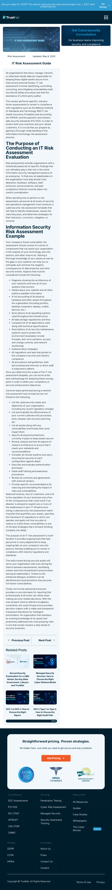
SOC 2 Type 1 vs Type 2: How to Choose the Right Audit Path (45, 712)
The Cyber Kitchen (78, 828)
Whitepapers (80, 820)
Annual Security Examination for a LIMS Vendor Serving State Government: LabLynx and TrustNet (17, 679)
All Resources (80, 801)
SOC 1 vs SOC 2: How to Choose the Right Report (17, 712)
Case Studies (80, 814)
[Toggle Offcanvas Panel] (106, 17)
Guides (76, 808)
